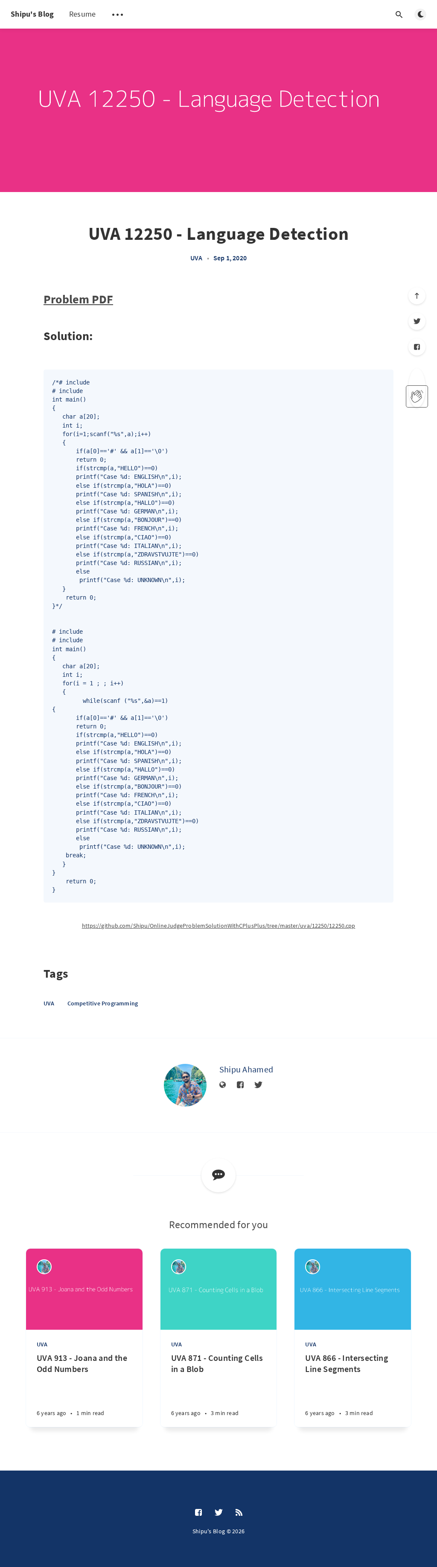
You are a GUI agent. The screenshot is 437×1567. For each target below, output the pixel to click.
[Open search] (399, 14)
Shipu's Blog (32, 14)
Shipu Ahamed (246, 1069)
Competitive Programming (102, 1003)
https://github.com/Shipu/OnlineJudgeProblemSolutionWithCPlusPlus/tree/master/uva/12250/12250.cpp (218, 925)
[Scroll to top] (416, 295)
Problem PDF (78, 299)
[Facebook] (416, 346)
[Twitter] (416, 321)
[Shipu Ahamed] (185, 1085)
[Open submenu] (117, 14)
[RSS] (239, 1513)
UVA (196, 258)
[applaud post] (417, 396)
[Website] (222, 1085)
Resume (82, 14)
